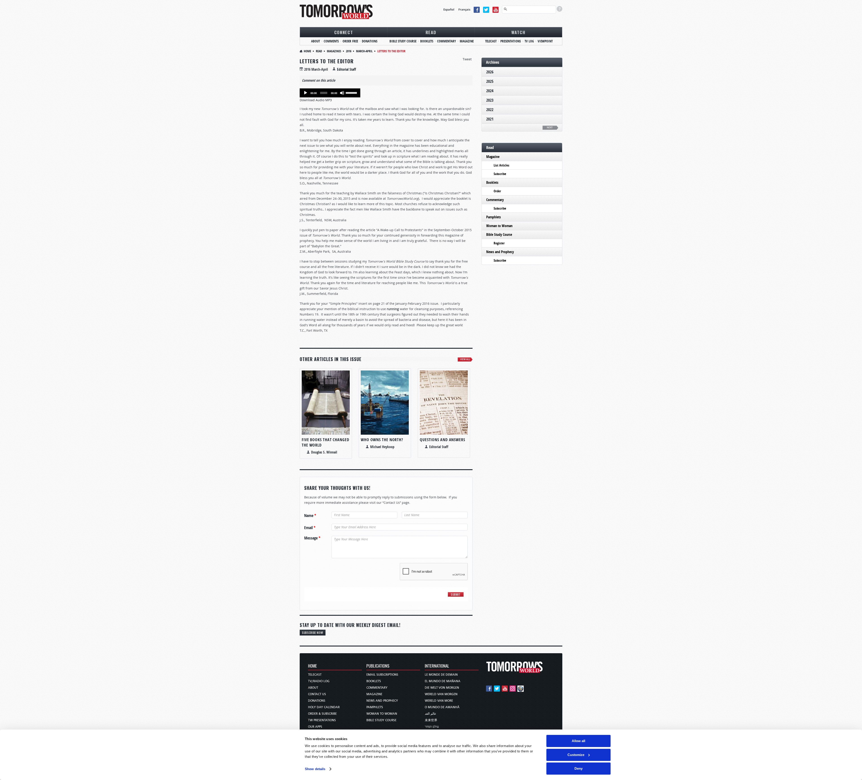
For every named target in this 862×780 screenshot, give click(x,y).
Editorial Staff (346, 69)
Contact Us (317, 694)
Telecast (491, 41)
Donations (369, 41)
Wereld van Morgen (441, 694)
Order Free (350, 41)
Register (499, 243)
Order (497, 191)
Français (464, 9)
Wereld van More (439, 701)
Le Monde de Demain (441, 675)
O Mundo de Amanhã (442, 707)
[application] (330, 92)
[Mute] (342, 93)
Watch (518, 32)
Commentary (446, 41)
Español (448, 9)
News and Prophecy (500, 251)
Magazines (334, 51)
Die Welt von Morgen (442, 688)
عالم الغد (430, 714)
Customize (575, 755)
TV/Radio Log (319, 681)
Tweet (467, 59)
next (550, 127)
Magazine (467, 41)
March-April (364, 51)
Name (310, 515)
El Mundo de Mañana (442, 681)
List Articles (501, 165)
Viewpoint (545, 41)
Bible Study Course (402, 41)
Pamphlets (493, 217)
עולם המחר (432, 727)
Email (309, 528)
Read (431, 32)
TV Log (529, 41)
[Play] (305, 93)
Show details (315, 769)
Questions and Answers (442, 440)
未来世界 (431, 720)
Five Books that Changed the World (325, 442)
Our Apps (315, 727)
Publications (377, 666)
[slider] (352, 92)
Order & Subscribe (322, 714)
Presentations (510, 41)
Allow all (578, 741)
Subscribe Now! (312, 632)
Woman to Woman (499, 225)
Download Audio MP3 (316, 100)
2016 (348, 51)
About (315, 41)
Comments (331, 41)
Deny (578, 768)
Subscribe (500, 173)
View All (465, 359)
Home (307, 51)
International (437, 666)
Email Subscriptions (382, 675)
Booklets (426, 41)
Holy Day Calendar (324, 707)
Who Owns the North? (382, 440)
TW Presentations (322, 720)
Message (312, 538)
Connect (343, 32)
